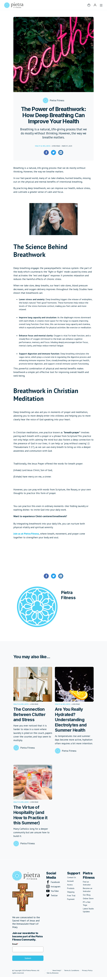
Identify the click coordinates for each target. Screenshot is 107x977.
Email (14, 944)
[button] (88, 5)
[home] (13, 4)
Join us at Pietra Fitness (26, 533)
